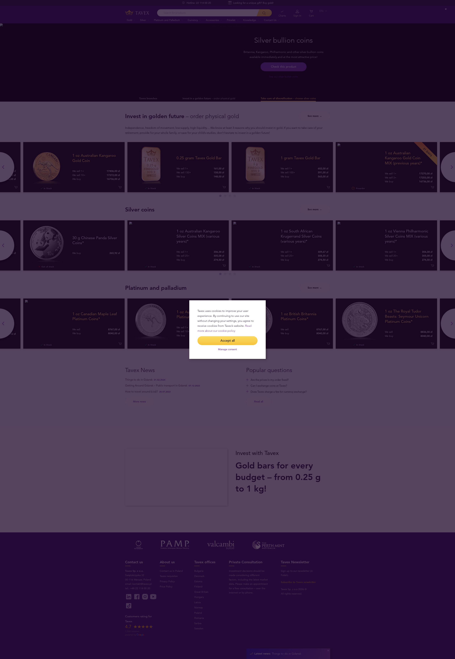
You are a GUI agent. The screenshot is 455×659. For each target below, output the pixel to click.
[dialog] (227, 329)
